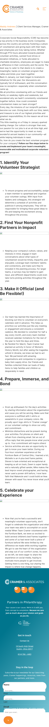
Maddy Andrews (7, 26)
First (6, 693)
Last (5, 702)
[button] (38, 9)
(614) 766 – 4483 (24, 654)
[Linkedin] (24, 590)
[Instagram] (31, 590)
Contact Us (24, 641)
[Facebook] (17, 590)
